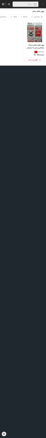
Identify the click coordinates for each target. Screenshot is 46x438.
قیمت (15, 17)
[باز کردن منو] (42, 4)
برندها (25, 17)
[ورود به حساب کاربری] (9, 4)
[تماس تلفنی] (4, 434)
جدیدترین (37, 17)
